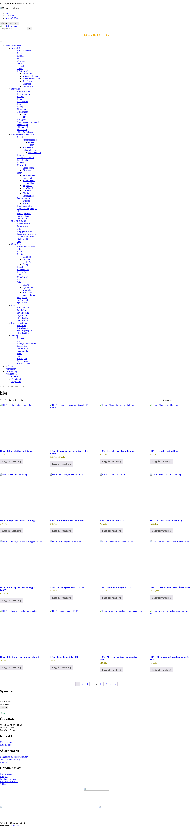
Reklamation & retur (9, 781)
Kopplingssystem (24, 206)
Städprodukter (23, 239)
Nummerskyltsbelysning (28, 122)
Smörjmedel (22, 300)
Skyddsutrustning (19, 323)
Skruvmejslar (23, 348)
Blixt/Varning (23, 101)
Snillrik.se (14, 825)
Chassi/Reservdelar (25, 157)
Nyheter (9, 366)
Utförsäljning (11, 371)
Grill (19, 229)
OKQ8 (26, 285)
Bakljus (20, 96)
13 (101, 684)
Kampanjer (11, 369)
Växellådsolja (29, 295)
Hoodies (20, 56)
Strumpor (27, 84)
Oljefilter (27, 193)
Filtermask (21, 325)
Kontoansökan (6, 774)
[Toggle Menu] (1, 41)
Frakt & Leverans (8, 779)
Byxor (20, 53)
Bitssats (20, 338)
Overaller (21, 61)
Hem (2, 386)
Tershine (26, 259)
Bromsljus (21, 104)
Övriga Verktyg (24, 361)
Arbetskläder (17, 48)
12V (25, 114)
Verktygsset (22, 358)
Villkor (3, 784)
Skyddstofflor (23, 318)
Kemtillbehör (23, 277)
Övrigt (25, 264)
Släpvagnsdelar (24, 213)
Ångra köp (16, 381)
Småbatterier (28, 147)
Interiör (26, 203)
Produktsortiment (13, 45)
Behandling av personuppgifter (14, 757)
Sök (29, 29)
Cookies (3, 762)
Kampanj (4, 776)
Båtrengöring (23, 272)
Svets (19, 353)
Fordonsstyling (23, 198)
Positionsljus (22, 124)
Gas (18, 341)
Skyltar (20, 211)
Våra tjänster (17, 379)
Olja (19, 282)
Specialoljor (28, 292)
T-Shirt (20, 68)
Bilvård (20, 254)
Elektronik (21, 165)
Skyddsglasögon (24, 330)
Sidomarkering (23, 127)
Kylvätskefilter (29, 188)
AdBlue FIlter (29, 175)
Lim (19, 279)
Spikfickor (27, 81)
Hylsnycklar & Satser (26, 343)
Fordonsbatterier (30, 140)
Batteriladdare (34, 152)
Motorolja (27, 290)
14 (106, 684)
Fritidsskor (21, 310)
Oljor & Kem (17, 244)
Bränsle (20, 267)
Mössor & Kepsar (30, 76)
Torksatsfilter (28, 196)
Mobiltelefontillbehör (26, 236)
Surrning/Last (23, 216)
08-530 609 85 (96, 35)
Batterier (21, 137)
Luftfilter (27, 190)
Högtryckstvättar (24, 231)
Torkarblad (22, 218)
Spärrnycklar (22, 351)
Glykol (20, 274)
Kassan (9, 13)
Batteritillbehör (29, 150)
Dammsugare (23, 226)
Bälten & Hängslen (31, 78)
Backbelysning (23, 94)
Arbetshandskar (24, 50)
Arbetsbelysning (24, 91)
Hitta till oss (5, 745)
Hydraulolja (28, 287)
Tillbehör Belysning (26, 132)
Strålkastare (22, 129)
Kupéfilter (27, 185)
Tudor (31, 145)
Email (2, 701)
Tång (19, 356)
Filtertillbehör (29, 180)
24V (25, 117)
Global (31, 142)
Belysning (15, 89)
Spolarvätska (22, 302)
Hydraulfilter (28, 183)
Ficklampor (22, 109)
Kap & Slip (22, 346)
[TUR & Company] (9, 26)
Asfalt (19, 252)
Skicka (4, 707)
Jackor (20, 58)
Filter (19, 173)
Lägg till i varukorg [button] (11, 461)
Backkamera (28, 168)
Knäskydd (27, 73)
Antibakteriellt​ (23, 224)
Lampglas (21, 119)
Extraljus (21, 106)
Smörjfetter (22, 297)
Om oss (14, 376)
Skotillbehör (22, 320)
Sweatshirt (21, 66)
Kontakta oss (11, 374)
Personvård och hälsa (26, 234)
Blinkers (20, 99)
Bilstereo (27, 170)
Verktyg (14, 335)
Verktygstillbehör (24, 363)
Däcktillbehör (23, 160)
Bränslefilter (28, 178)
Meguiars (27, 257)
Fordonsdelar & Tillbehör (22, 134)
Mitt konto (10, 15)
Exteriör (26, 201)
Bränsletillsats (23, 269)
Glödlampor (22, 112)
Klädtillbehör (23, 71)
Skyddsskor (22, 315)
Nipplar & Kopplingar (27, 208)
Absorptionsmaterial (26, 246)
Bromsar (21, 155)
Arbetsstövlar (23, 307)
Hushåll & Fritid (18, 221)
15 (110, 684)
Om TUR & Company (10, 759)
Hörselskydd (22, 328)
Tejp (19, 241)
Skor (13, 305)
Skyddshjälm (23, 333)
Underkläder (28, 86)
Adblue (20, 249)
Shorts (20, 63)
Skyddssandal (23, 313)
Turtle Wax (27, 262)
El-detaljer (21, 162)
